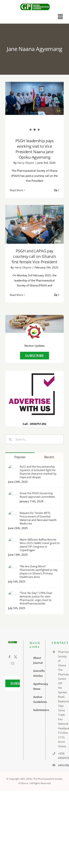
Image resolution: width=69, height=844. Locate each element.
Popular (20, 457)
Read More (16, 190)
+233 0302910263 (59, 756)
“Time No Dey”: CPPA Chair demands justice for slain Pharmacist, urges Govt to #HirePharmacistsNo (36, 598)
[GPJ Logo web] (35, 3)
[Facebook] (9, 656)
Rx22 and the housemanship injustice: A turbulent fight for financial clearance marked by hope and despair (38, 472)
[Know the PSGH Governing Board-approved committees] (12, 494)
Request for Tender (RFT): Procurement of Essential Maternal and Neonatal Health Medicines (38, 518)
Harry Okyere (25, 162)
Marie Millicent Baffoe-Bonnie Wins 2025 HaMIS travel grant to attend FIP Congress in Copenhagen (40, 545)
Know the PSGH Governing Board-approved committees (37, 494)
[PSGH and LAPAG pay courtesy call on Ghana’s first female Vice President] (34, 224)
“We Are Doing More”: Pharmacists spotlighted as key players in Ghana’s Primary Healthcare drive (39, 571)
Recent (49, 457)
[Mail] (12, 663)
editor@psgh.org (59, 765)
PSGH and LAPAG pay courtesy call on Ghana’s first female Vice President (34, 256)
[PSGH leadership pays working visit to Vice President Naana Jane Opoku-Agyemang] (34, 98)
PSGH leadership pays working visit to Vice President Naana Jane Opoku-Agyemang (34, 148)
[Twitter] (15, 656)
